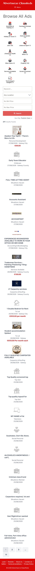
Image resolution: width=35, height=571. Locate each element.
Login (4, 562)
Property (24, 63)
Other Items (9, 63)
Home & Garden (25, 36)
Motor (24, 54)
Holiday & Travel (9, 36)
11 (6, 555)
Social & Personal (25, 71)
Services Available (10, 71)
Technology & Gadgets (10, 81)
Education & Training (10, 26)
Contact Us (28, 562)
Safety (3, 564)
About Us (19, 562)
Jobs (8, 45)
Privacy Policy (29, 564)
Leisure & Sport (24, 45)
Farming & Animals (25, 26)
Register (11, 562)
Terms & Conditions (15, 564)
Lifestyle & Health (10, 53)
